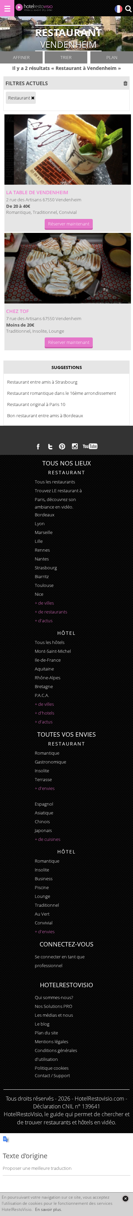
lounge (42, 896)
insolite (42, 771)
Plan (111, 57)
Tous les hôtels (49, 642)
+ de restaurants (51, 612)
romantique (47, 753)
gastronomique (50, 762)
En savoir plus (48, 1209)
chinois (42, 821)
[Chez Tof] (67, 268)
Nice (39, 594)
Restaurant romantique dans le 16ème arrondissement (61, 393)
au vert (42, 914)
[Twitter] (50, 446)
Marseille (44, 532)
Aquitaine (44, 669)
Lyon (40, 523)
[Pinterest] (62, 446)
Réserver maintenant (68, 224)
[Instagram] (75, 447)
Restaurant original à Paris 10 (36, 404)
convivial (44, 923)
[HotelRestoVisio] (34, 9)
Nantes (42, 559)
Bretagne (44, 686)
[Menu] (7, 8)
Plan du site (46, 1033)
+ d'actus (44, 621)
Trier (66, 57)
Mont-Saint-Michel (53, 651)
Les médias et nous (54, 1015)
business (44, 879)
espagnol (44, 804)
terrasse (43, 779)
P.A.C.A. (42, 695)
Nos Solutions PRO (53, 1006)
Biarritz (42, 576)
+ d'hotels (44, 713)
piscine (42, 887)
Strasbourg (46, 568)
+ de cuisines (47, 839)
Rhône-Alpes (47, 678)
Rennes (42, 550)
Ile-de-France (48, 660)
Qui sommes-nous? (54, 997)
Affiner (21, 57)
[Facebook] (38, 446)
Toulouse (44, 585)
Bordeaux (44, 515)
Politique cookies (52, 1068)
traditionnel (47, 905)
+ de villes (44, 603)
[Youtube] (90, 446)
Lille (39, 541)
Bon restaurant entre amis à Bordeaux (45, 415)
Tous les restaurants (55, 482)
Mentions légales (51, 1041)
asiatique (44, 813)
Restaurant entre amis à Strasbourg (42, 382)
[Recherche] (128, 9)
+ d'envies (45, 788)
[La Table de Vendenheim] (67, 149)
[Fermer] (125, 1198)
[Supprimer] (32, 98)
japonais (43, 830)
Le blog (42, 1024)
